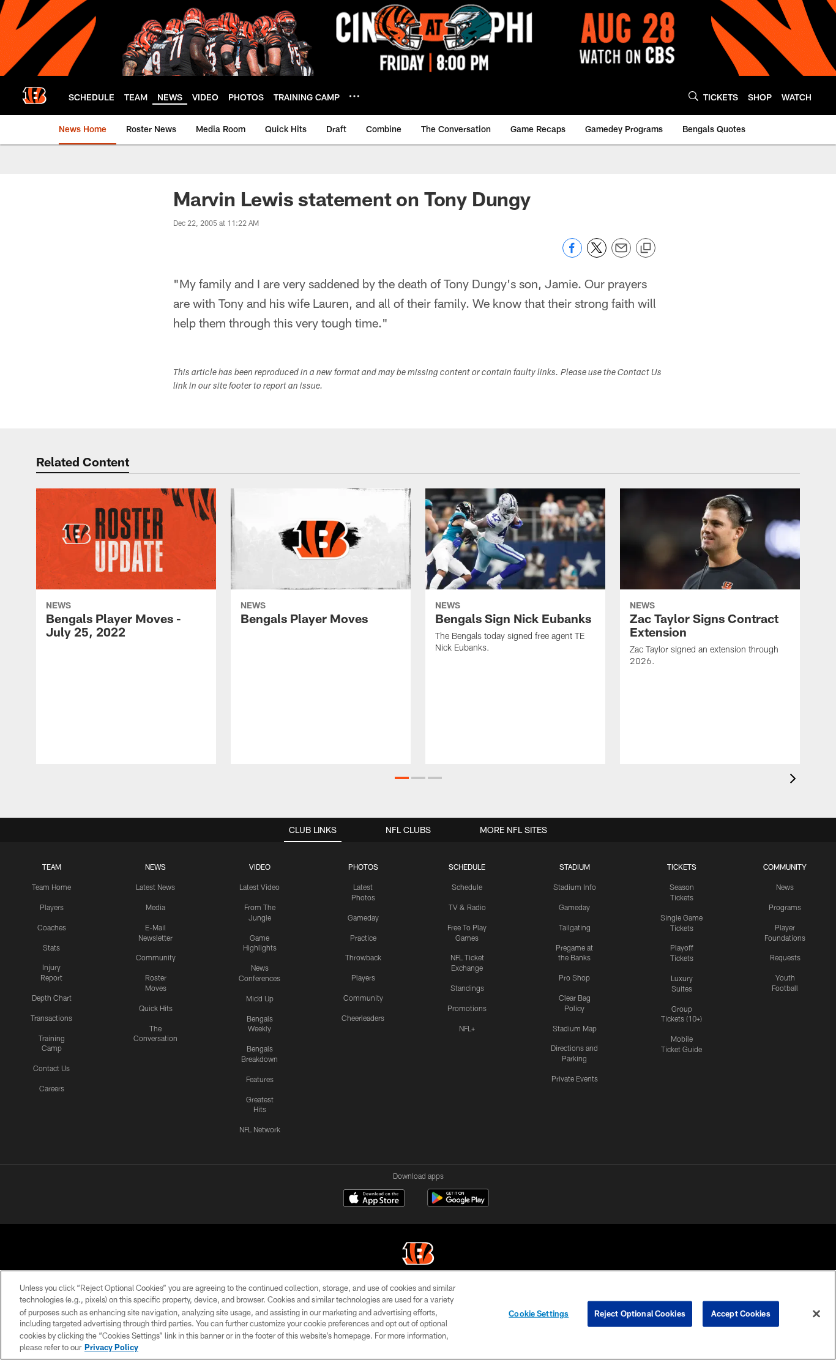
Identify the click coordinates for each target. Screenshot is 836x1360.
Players (52, 907)
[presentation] (795, 780)
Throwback (363, 957)
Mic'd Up (260, 998)
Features (260, 1079)
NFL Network (259, 1129)
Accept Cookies (741, 1313)
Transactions (51, 1018)
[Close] (816, 1314)
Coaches (51, 927)
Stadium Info (574, 887)
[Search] (693, 96)
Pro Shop (574, 977)
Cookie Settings (539, 1313)
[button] (402, 778)
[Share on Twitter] (596, 254)
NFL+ (467, 1028)
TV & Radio (467, 907)
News (785, 887)
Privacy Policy (111, 1347)
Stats (51, 947)
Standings (467, 988)
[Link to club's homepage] (34, 95)
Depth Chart (52, 997)
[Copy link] (645, 248)
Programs (785, 907)
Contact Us (51, 1068)
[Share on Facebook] (572, 254)
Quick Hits (156, 1008)
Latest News (155, 887)
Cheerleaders (362, 1018)
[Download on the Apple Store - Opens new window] (374, 1199)
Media (155, 907)
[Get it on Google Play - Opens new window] (458, 1204)
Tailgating (575, 927)
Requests (785, 957)
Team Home (51, 887)
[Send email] (621, 254)
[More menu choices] (354, 96)
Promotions (467, 1008)
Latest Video (259, 887)
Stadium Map (575, 1028)
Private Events (574, 1078)
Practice (363, 937)
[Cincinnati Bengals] (418, 1255)
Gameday (363, 917)
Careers (51, 1088)
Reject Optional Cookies (639, 1313)
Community (156, 957)
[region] (418, 1315)
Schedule (467, 887)
